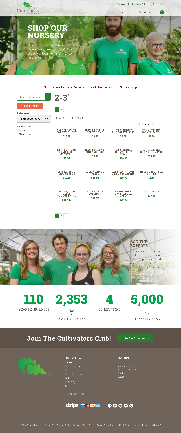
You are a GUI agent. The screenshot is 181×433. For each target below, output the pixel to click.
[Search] (48, 97)
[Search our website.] (159, 3)
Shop (123, 12)
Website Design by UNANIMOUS (148, 425)
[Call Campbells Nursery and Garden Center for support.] (150, 3)
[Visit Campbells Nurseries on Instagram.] (131, 406)
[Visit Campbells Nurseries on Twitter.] (115, 406)
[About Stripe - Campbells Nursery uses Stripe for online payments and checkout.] (82, 408)
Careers (121, 4)
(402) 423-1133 (75, 394)
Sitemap (128, 425)
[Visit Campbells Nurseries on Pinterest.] (120, 406)
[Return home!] (28, 13)
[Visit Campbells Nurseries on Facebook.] (110, 406)
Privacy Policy (103, 425)
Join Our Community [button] (135, 338)
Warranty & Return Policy (83, 425)
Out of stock (25, 134)
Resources (144, 12)
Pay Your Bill (138, 4)
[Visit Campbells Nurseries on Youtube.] (126, 406)
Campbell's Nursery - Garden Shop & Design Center (49, 425)
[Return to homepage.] (40, 366)
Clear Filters (30, 106)
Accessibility (117, 425)
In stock (23, 130)
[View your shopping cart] (158, 10)
